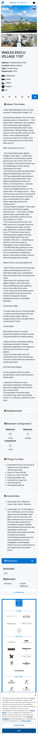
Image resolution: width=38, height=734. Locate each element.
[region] (19, 713)
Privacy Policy (26, 721)
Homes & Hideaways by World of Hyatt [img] (18, 3)
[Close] (35, 695)
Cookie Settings (19, 725)
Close (19, 730)
